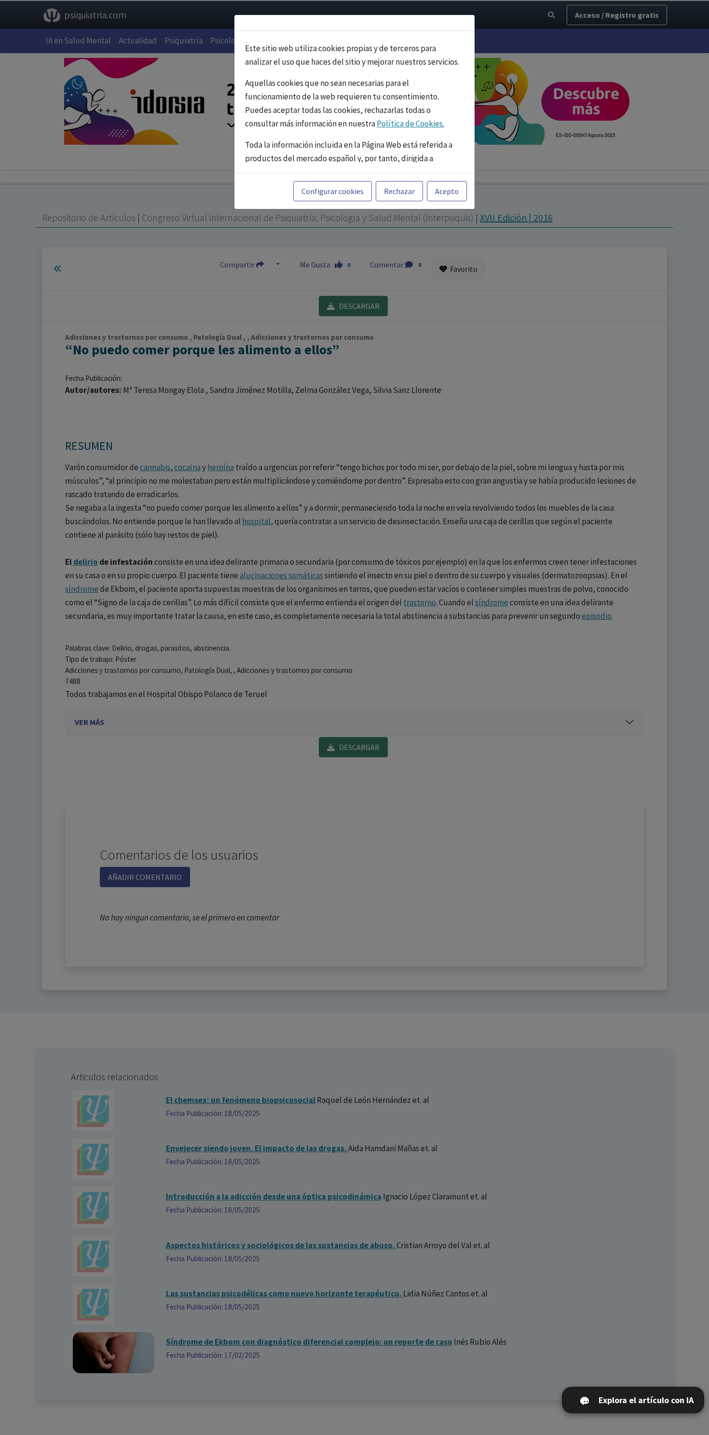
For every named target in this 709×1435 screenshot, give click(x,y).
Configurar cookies (332, 191)
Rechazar (399, 191)
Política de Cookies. (410, 123)
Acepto (447, 191)
